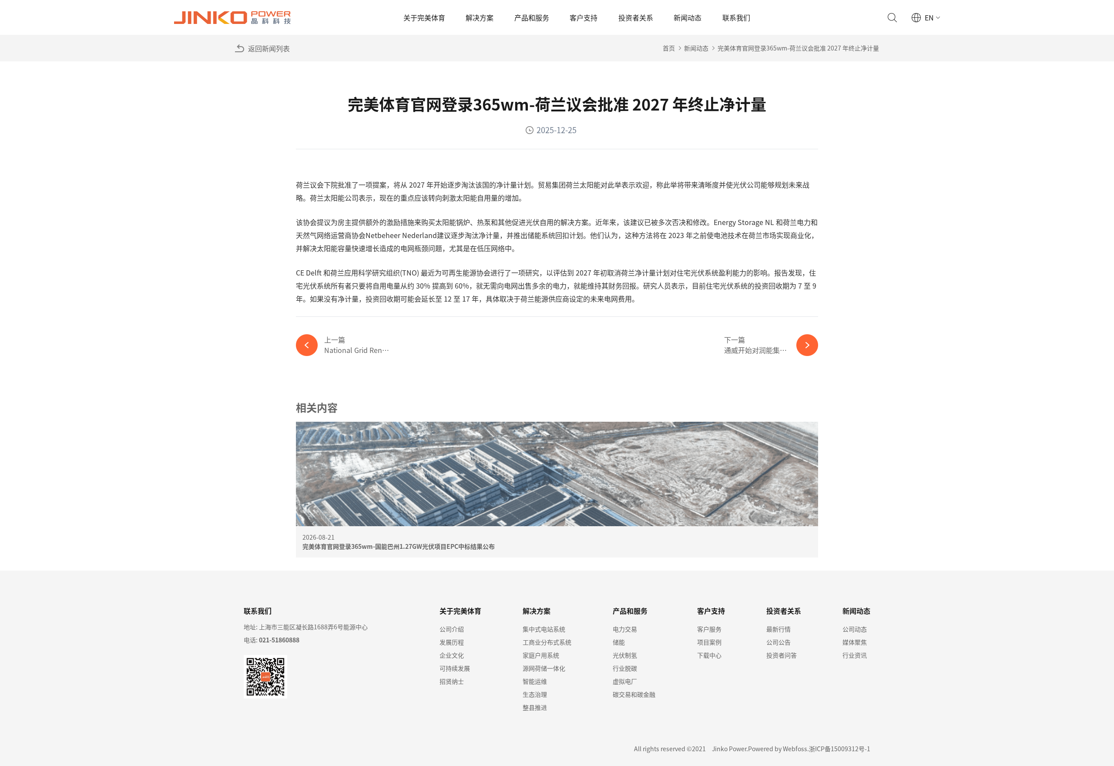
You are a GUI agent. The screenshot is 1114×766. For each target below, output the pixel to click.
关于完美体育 (424, 17)
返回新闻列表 (269, 48)
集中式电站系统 (544, 629)
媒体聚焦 (854, 642)
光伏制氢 (625, 655)
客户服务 (709, 629)
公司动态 (854, 629)
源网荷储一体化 (544, 668)
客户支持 (583, 17)
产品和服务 (531, 17)
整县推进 (535, 707)
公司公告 (778, 642)
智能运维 (535, 681)
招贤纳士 (452, 681)
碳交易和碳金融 (634, 694)
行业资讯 (854, 655)
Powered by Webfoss (777, 748)
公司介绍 (452, 629)
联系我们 (736, 17)
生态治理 (535, 694)
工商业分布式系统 (547, 642)
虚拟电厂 (625, 681)
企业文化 (452, 655)
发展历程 (452, 642)
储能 (619, 642)
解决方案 (479, 17)
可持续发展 (455, 668)
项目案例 (709, 642)
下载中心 (709, 655)
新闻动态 (687, 17)
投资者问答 (781, 655)
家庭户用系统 (541, 655)
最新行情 (778, 629)
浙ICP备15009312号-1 (839, 748)
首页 (669, 48)
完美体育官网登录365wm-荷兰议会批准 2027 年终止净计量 (798, 48)
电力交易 (625, 629)
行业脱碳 (625, 668)
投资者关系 (635, 17)
